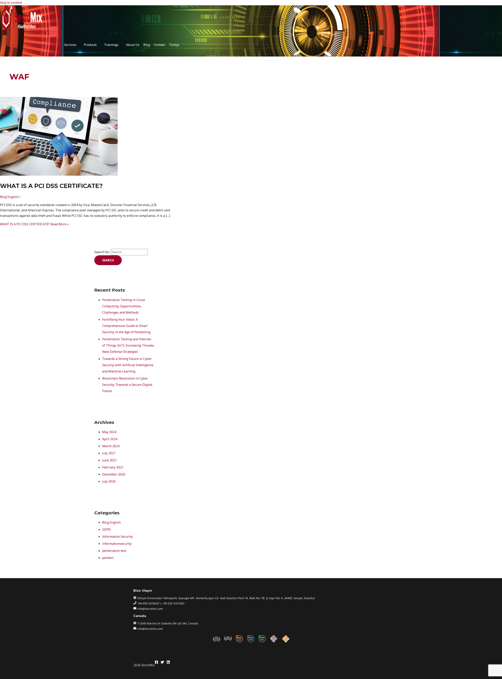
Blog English (9, 197)
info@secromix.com (150, 609)
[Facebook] (156, 663)
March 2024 (110, 446)
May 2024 (109, 432)
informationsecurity (117, 543)
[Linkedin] (168, 663)
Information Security (117, 536)
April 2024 (109, 439)
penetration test (114, 550)
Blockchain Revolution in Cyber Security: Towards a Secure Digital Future (127, 384)
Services (70, 45)
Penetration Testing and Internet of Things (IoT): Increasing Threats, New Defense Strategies (128, 345)
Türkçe (174, 45)
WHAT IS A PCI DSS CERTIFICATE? (51, 186)
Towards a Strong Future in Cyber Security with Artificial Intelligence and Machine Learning (127, 365)
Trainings (111, 45)
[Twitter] (162, 663)
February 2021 (112, 467)
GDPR (106, 529)
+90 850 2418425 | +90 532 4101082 (160, 603)
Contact (159, 45)
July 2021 (108, 453)
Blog (146, 45)
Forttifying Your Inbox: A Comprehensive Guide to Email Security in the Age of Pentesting (126, 325)
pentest (108, 558)
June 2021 (109, 460)
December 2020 (113, 474)
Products (90, 45)
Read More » (34, 224)
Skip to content (11, 2)
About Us (132, 45)
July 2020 (108, 481)
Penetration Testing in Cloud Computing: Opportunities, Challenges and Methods (123, 306)
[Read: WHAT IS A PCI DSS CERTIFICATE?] (59, 174)
